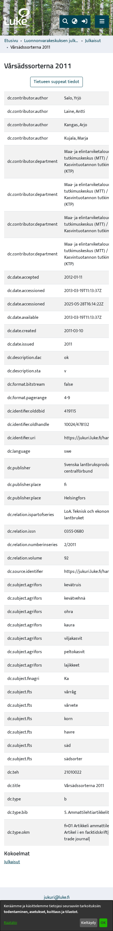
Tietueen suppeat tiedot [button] (56, 82)
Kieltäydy (88, 923)
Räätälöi (10, 923)
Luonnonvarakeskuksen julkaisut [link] (51, 41)
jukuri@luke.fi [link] (56, 897)
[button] (65, 21)
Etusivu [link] (11, 41)
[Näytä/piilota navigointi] (102, 21)
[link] (18, 18)
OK (103, 923)
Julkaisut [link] (93, 41)
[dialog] (56, 915)
